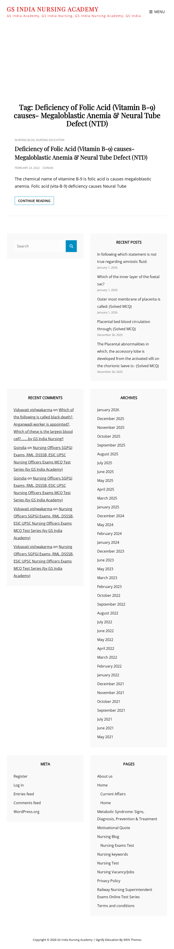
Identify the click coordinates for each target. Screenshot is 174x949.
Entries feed (24, 793)
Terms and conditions (116, 905)
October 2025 (108, 436)
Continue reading (36, 201)
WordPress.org (26, 811)
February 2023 (109, 586)
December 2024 (110, 515)
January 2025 (108, 507)
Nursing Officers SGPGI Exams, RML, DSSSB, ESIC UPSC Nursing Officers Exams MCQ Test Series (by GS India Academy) (43, 523)
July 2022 (104, 621)
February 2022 (109, 666)
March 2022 (107, 657)
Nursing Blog (25, 140)
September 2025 (111, 445)
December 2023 (110, 551)
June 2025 (105, 471)
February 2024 (109, 533)
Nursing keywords (112, 854)
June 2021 (105, 728)
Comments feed (27, 802)
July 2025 (104, 462)
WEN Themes (132, 940)
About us (105, 776)
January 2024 (108, 542)
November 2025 (110, 427)
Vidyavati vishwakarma (33, 409)
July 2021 (104, 719)
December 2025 (110, 418)
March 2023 (107, 577)
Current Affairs (113, 793)
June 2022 (105, 630)
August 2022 (107, 613)
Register (21, 776)
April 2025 (105, 489)
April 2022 (105, 648)
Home (102, 785)
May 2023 (105, 568)
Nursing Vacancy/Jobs (115, 871)
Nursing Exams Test (117, 845)
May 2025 (105, 480)
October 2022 (108, 595)
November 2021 (110, 692)
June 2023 (105, 560)
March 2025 (107, 498)
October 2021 (108, 701)
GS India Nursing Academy (53, 9)
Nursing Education (50, 140)
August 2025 (107, 453)
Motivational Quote (113, 827)
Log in (19, 785)
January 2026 (108, 409)
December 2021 (110, 683)
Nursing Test (108, 863)
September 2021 (111, 710)
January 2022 (108, 674)
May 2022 (105, 639)
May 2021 (105, 736)
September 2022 (111, 604)
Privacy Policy (108, 880)
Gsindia (48, 168)
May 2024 (105, 524)
